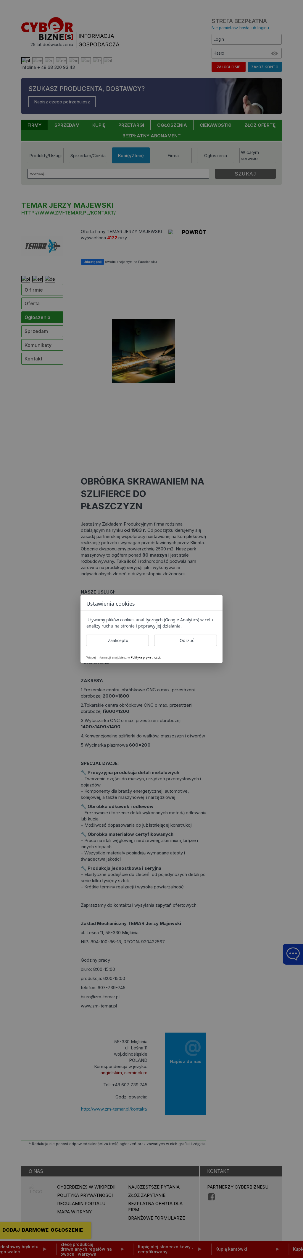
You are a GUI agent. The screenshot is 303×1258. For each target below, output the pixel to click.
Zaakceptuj (119, 640)
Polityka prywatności (145, 657)
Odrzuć (187, 640)
